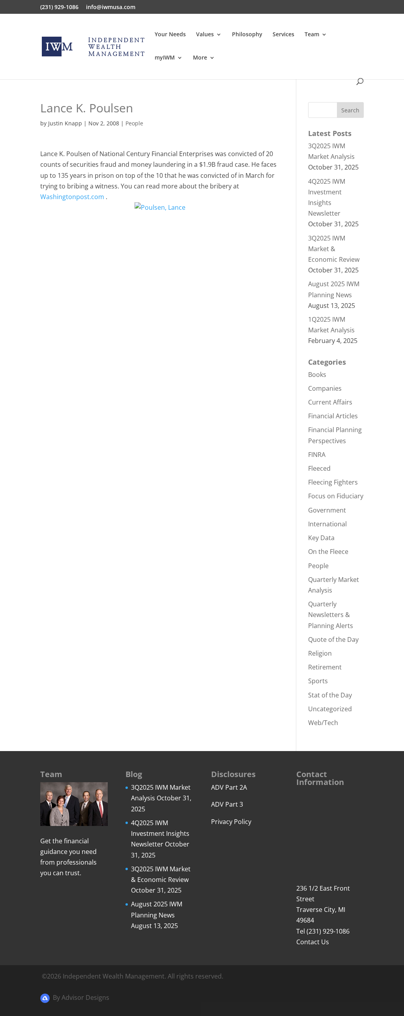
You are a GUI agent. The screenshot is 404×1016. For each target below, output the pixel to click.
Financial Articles (333, 416)
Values (205, 35)
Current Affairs (330, 402)
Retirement (325, 667)
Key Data (321, 537)
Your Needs (170, 35)
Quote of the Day (333, 639)
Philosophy (247, 35)
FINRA (316, 454)
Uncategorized (330, 709)
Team (312, 35)
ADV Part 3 (227, 804)
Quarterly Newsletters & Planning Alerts (330, 615)
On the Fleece (328, 551)
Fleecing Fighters (333, 482)
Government (327, 510)
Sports (318, 681)
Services (283, 35)
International (327, 524)
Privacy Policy (231, 821)
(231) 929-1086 (59, 7)
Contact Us (312, 942)
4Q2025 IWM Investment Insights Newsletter (160, 833)
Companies (325, 388)
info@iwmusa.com (110, 7)
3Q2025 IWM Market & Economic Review (333, 249)
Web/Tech (323, 722)
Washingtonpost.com (72, 196)
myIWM (165, 58)
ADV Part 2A (229, 787)
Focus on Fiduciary (335, 496)
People (134, 123)
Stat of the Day (330, 695)
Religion (320, 653)
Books (317, 374)
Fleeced (319, 468)
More (200, 58)
